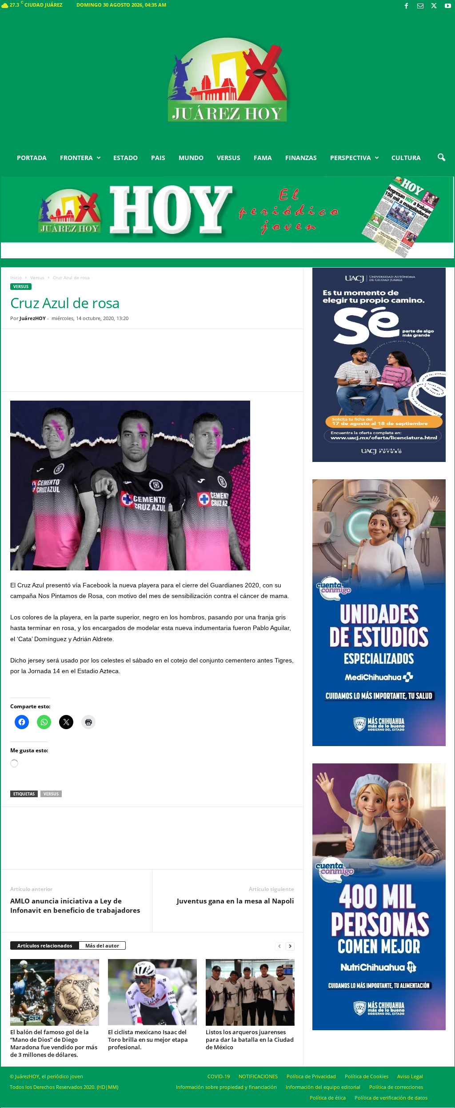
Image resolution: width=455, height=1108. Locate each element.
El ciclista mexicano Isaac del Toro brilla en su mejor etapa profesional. (148, 1039)
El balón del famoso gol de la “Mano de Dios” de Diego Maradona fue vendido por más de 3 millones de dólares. (53, 1043)
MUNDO (191, 157)
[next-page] (290, 946)
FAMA (263, 157)
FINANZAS (301, 157)
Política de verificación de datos (391, 1097)
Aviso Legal (410, 1076)
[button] (441, 158)
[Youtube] (448, 6)
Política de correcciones (396, 1087)
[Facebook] (406, 6)
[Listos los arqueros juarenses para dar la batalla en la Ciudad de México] (250, 992)
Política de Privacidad (311, 1076)
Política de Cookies (366, 1076)
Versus (37, 277)
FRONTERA (76, 157)
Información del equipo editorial (323, 1087)
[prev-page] (279, 946)
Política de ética (328, 1097)
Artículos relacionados (44, 945)
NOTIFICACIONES (258, 1076)
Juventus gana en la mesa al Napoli (235, 900)
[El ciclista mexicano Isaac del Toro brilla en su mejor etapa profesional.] (152, 992)
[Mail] (420, 6)
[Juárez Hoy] (228, 79)
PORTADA (32, 157)
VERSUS (228, 157)
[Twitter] (434, 6)
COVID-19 (219, 1076)
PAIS (158, 157)
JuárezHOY (33, 318)
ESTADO (125, 157)
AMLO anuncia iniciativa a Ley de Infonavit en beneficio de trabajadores (75, 905)
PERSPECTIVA (350, 157)
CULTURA (406, 157)
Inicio (16, 277)
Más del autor (102, 945)
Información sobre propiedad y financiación (226, 1087)
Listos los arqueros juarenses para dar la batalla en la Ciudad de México (250, 1039)
